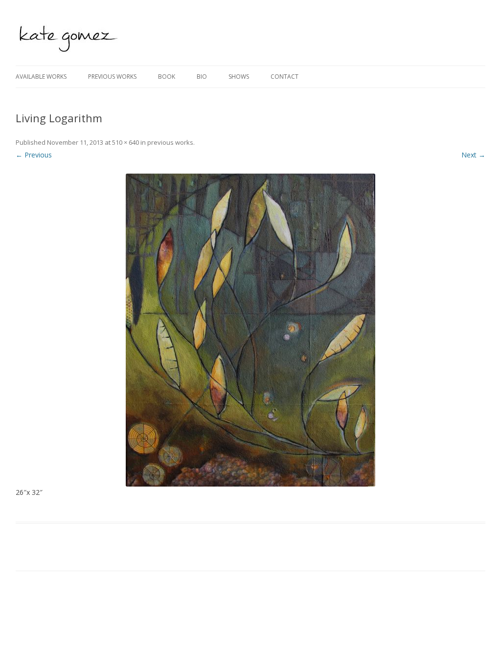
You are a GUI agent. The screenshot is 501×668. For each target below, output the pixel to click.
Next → (473, 154)
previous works (112, 76)
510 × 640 (125, 142)
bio (202, 76)
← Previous (34, 154)
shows (238, 76)
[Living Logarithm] (250, 330)
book (166, 76)
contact (284, 76)
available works (41, 76)
